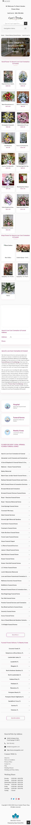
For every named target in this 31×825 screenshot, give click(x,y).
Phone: (4, 341)
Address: (4, 337)
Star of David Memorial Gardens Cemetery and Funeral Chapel (15, 620)
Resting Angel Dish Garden (23, 166)
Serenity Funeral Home (8, 611)
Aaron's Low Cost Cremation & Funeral (13, 454)
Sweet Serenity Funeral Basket (23, 207)
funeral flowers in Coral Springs (11, 362)
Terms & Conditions (9, 760)
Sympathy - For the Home (23, 276)
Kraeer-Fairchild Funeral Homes (11, 563)
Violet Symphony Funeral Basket (8, 207)
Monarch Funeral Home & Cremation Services (15, 589)
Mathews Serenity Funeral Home (11, 581)
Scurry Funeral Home (7, 616)
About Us (6, 758)
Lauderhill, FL (14, 662)
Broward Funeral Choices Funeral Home (13, 493)
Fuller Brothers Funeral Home (10, 532)
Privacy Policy (8, 762)
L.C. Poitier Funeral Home (9, 567)
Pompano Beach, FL (15, 692)
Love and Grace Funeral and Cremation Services (15, 576)
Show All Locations (15, 718)
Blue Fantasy (23, 84)
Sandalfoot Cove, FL (14, 701)
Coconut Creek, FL (14, 648)
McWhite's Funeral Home (9, 585)
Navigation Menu (9, 28)
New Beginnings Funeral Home (10, 594)
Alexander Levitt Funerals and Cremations (14, 458)
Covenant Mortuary (7, 511)
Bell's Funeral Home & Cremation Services (14, 484)
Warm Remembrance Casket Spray (8, 104)
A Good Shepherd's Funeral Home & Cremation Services (15, 462)
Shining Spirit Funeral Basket (8, 125)
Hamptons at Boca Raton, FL (14, 653)
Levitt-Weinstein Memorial (9, 572)
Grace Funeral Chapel (8, 541)
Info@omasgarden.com (13, 746)
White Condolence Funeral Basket (23, 104)
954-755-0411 (19, 13)
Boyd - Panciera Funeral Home (10, 497)
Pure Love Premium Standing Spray (23, 145)
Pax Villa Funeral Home (8, 598)
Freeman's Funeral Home (9, 528)
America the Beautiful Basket (8, 166)
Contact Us (7, 764)
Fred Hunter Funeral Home (9, 524)
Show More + (15, 634)
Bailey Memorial (6, 471)
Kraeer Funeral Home (7, 559)
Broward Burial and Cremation (10, 489)
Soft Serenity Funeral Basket (8, 228)
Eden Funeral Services (8, 515)
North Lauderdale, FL (14, 675)
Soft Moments (8, 145)
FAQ (5, 766)
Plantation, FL (14, 688)
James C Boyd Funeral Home (10, 550)
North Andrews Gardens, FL (14, 670)
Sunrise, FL (14, 705)
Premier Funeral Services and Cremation (13, 603)
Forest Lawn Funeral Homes (9, 537)
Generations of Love (22, 125)
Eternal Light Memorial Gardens (11, 519)
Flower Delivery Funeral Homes (13, 35)
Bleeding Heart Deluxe (23, 187)
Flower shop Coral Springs (15, 384)
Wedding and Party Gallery (11, 770)
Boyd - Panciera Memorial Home (11, 502)
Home (2, 35)
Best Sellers (8, 257)
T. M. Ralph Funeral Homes (9, 624)
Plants (8, 295)
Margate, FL (14, 666)
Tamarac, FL (14, 710)
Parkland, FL (14, 683)
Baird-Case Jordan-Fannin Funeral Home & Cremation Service (15, 475)
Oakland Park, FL (14, 679)
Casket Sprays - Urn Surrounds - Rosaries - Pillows (23, 257)
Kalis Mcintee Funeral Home (9, 554)
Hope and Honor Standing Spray (8, 84)
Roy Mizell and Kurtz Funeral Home (12, 607)
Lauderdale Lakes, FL (14, 657)
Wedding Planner (9, 768)
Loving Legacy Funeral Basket (8, 187)
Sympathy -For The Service (8, 276)
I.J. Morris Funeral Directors (9, 546)
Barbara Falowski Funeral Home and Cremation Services (15, 480)
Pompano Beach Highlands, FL (14, 697)
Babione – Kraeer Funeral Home (11, 467)
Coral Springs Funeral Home (9, 506)
